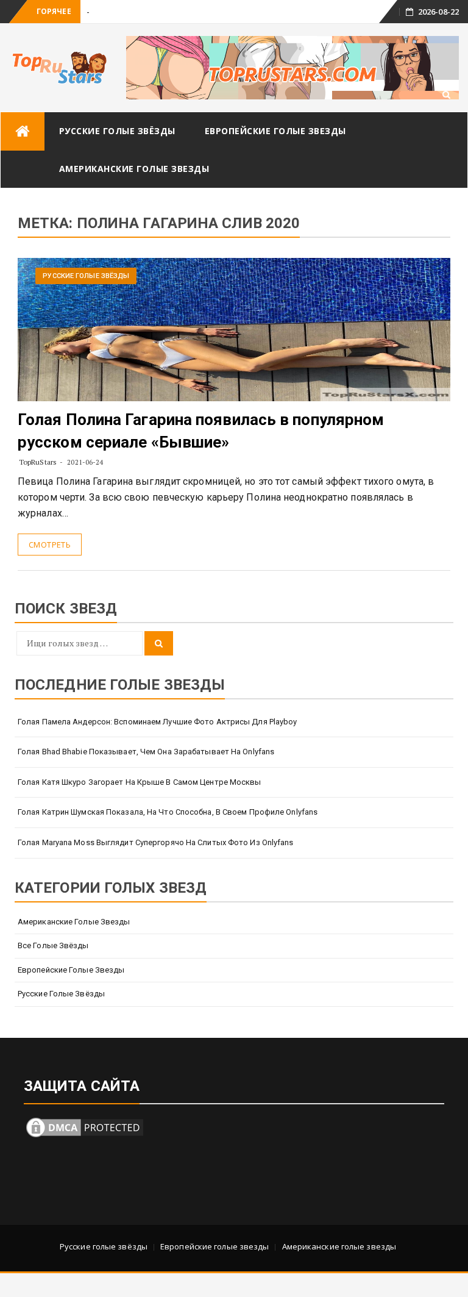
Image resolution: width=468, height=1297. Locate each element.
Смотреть (50, 544)
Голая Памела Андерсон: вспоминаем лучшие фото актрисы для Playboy (157, 721)
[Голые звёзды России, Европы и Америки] (22, 131)
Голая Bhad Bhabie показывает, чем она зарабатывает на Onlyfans (146, 751)
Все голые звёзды (53, 945)
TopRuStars (38, 461)
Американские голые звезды (134, 168)
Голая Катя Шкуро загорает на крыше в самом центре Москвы (139, 782)
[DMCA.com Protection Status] (85, 1126)
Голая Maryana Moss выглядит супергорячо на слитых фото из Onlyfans (156, 842)
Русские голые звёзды (117, 131)
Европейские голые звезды (275, 131)
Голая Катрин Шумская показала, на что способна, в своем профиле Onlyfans (167, 811)
